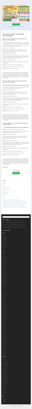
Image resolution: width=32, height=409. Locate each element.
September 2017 (4, 315)
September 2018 (4, 294)
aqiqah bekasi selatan (5, 364)
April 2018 (3, 303)
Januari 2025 (4, 244)
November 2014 (4, 353)
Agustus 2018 (4, 296)
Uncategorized (4, 392)
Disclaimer (3, 183)
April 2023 (3, 258)
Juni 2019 (3, 289)
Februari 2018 (4, 306)
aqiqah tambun (4, 378)
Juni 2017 (3, 320)
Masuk (3, 396)
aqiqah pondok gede (5, 376)
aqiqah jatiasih (4, 373)
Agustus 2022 (4, 268)
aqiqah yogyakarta (5, 380)
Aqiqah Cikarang (4, 371)
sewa (3, 390)
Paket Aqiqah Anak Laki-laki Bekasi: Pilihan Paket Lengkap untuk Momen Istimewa (13, 203)
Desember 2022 (4, 263)
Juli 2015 (3, 346)
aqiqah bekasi (4, 41)
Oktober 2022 (4, 265)
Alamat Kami (4, 181)
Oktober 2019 (4, 282)
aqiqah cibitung (4, 369)
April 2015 (3, 350)
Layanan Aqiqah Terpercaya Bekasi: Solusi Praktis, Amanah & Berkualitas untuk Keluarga (14, 227)
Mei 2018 (3, 301)
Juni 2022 (3, 272)
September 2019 (4, 284)
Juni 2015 (3, 348)
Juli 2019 (3, 287)
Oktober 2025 (4, 239)
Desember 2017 (4, 310)
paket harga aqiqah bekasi (6, 188)
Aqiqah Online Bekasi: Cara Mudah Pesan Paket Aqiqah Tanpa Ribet (11, 220)
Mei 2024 (3, 249)
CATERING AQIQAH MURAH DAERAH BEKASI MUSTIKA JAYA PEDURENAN (15, 124)
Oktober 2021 (4, 277)
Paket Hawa (4, 190)
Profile (3, 195)
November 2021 (4, 275)
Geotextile (3, 383)
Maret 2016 (4, 332)
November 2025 (4, 237)
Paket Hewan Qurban (5, 192)
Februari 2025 (4, 242)
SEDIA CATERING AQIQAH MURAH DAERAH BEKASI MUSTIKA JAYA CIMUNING (14, 39)
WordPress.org (4, 401)
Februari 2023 (4, 261)
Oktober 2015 (4, 341)
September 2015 (4, 343)
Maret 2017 (4, 322)
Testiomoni (3, 197)
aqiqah (3, 359)
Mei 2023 (3, 256)
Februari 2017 (4, 324)
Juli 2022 (3, 270)
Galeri (3, 185)
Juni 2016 (3, 327)
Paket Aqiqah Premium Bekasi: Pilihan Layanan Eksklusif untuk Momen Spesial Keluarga (14, 201)
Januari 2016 (4, 336)
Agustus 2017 (4, 317)
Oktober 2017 (4, 313)
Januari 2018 (4, 308)
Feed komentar (4, 399)
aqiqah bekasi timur (5, 366)
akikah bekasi (4, 357)
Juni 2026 (3, 235)
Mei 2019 (3, 291)
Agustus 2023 (4, 251)
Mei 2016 (3, 329)
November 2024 (4, 246)
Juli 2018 (3, 298)
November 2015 (4, 339)
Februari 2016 (4, 334)
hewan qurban (4, 385)
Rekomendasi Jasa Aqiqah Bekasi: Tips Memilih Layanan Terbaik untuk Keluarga (13, 205)
